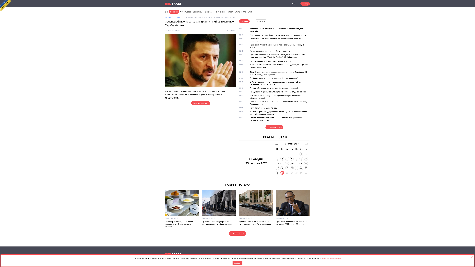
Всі (166, 11)
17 (278, 168)
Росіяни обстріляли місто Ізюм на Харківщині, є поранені (274, 88)
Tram (173, 3)
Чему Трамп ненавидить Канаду (263, 107)
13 (292, 163)
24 (278, 172)
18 (282, 168)
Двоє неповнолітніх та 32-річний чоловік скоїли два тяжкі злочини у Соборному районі (278, 102)
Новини (168, 17)
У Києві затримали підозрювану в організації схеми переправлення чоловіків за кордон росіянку (278, 112)
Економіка (197, 11)
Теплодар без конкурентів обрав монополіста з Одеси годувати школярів (277, 29)
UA (293, 3)
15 (301, 163)
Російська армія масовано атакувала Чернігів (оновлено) (274, 78)
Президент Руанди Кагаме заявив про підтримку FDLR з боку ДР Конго (277, 45)
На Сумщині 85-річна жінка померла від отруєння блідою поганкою (278, 91)
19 (287, 168)
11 (282, 163)
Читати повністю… (201, 103)
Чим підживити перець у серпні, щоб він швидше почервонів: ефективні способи (275, 96)
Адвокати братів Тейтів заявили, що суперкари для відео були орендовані (276, 39)
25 (282, 172)
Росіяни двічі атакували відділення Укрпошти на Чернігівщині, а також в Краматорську (277, 118)
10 (278, 163)
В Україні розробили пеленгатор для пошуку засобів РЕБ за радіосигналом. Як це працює (275, 83)
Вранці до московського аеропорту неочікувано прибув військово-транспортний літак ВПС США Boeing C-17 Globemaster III (278, 55)
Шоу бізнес (220, 11)
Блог (250, 11)
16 (306, 163)
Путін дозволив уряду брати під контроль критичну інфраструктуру (278, 34)
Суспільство (185, 11)
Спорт (230, 11)
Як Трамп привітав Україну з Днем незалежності (270, 60)
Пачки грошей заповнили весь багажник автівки (270, 51)
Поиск (285, 4)
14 (296, 163)
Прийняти (237, 263)
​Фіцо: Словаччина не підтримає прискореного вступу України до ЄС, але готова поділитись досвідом (279, 73)
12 (287, 163)
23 (306, 168)
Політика (174, 11)
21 (296, 168)
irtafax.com (231, 30)
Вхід (306, 3)
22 (301, 168)
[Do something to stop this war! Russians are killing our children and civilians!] (5, 5)
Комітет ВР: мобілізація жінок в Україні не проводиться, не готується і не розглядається (279, 65)
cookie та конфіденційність (331, 258)
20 (292, 168)
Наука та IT (209, 11)
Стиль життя (240, 11)
